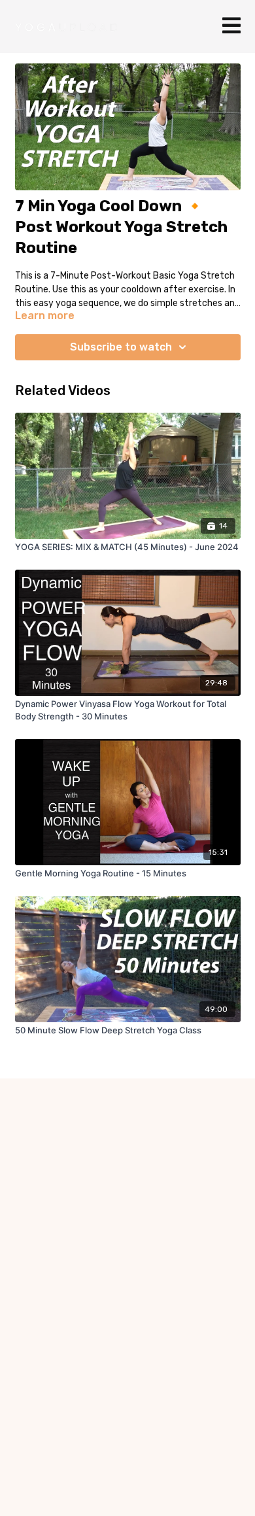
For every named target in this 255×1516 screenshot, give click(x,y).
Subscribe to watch (121, 347)
